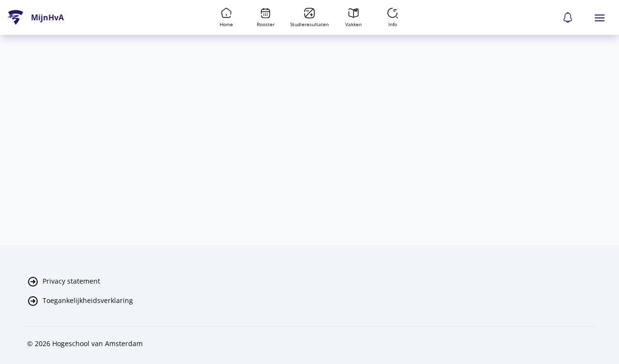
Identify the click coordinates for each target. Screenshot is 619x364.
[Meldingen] (567, 17)
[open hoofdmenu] (599, 17)
